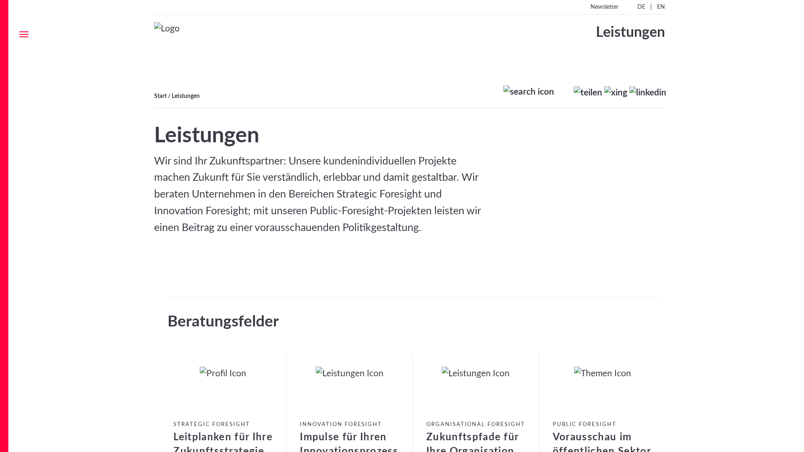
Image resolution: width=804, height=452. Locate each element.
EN (661, 7)
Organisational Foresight (475, 424)
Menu (24, 34)
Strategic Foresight (211, 424)
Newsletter (604, 7)
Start (160, 96)
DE (641, 7)
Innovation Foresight (341, 424)
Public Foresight (584, 424)
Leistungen (186, 96)
